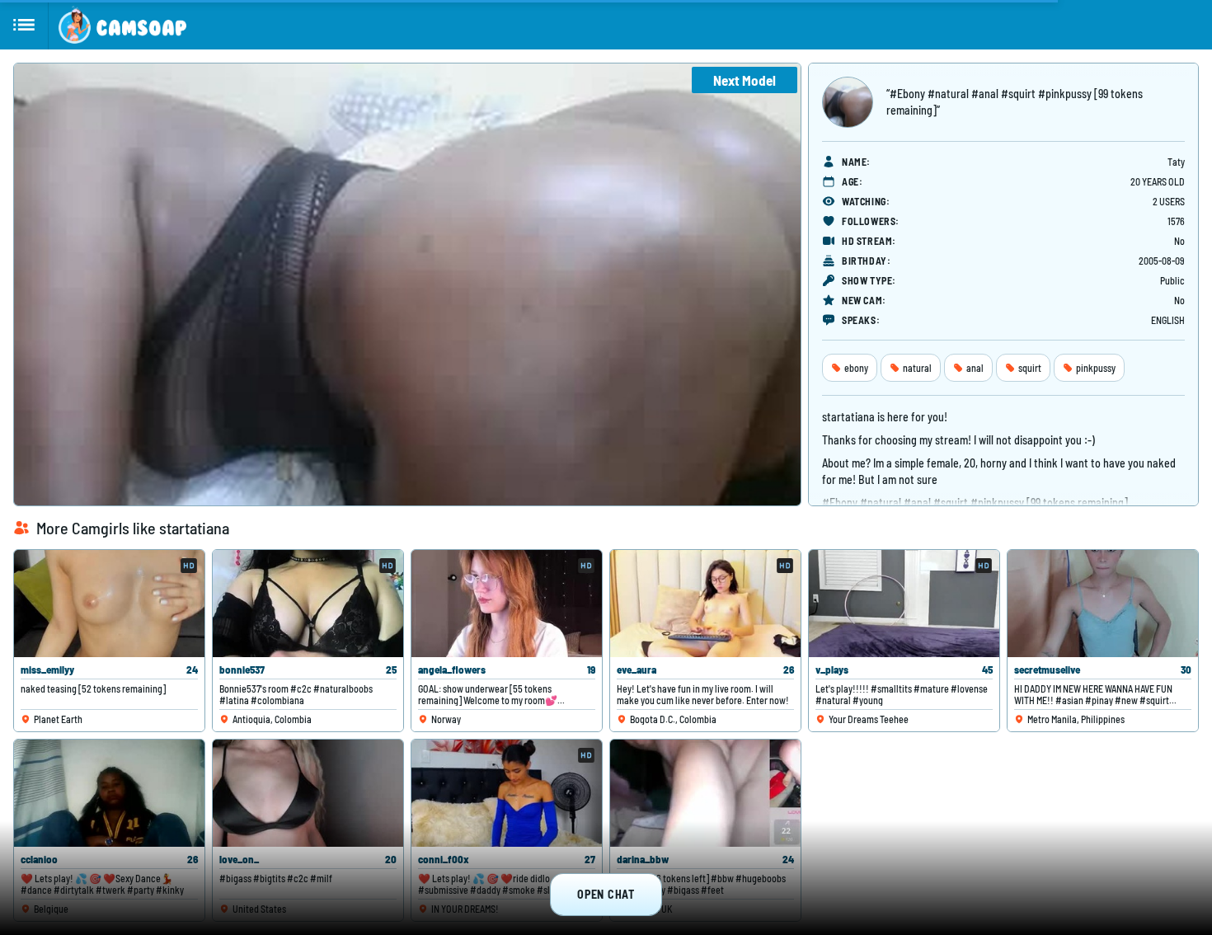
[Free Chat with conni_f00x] (506, 793)
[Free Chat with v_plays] (904, 603)
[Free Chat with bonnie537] (308, 603)
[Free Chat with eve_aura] (705, 603)
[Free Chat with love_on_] (308, 793)
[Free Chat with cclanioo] (109, 793)
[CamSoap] (122, 25)
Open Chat (605, 894)
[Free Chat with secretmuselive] (1103, 603)
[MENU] (24, 24)
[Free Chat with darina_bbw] (705, 793)
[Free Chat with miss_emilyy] (109, 603)
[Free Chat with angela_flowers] (506, 603)
